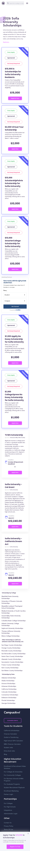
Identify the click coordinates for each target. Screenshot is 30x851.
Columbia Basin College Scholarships (14, 621)
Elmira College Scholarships (11, 636)
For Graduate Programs (12, 784)
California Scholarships (9, 689)
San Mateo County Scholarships (12, 670)
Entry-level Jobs (9, 751)
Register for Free (15, 846)
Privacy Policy (8, 826)
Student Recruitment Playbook (14, 787)
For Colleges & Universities (13, 772)
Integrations (8, 810)
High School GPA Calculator (13, 741)
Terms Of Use (8, 829)
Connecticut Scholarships (10, 695)
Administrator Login (10, 813)
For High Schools (10, 807)
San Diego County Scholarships (12, 645)
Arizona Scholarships (8, 683)
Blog (5, 754)
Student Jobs (8, 747)
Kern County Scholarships (10, 668)
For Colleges (8, 803)
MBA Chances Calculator (12, 744)
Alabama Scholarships (9, 678)
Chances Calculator (10, 734)
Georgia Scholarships (8, 703)
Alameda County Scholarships (11, 659)
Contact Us (8, 822)
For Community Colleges (12, 775)
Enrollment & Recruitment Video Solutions (15, 767)
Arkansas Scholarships (9, 686)
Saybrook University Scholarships (12, 628)
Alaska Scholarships (8, 681)
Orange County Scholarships (11, 648)
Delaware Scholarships (9, 697)
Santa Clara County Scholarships (12, 656)
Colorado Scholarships (9, 692)
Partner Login (8, 794)
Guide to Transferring (11, 737)
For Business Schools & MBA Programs (14, 780)
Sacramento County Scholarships (12, 662)
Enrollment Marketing (11, 791)
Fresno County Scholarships (11, 665)
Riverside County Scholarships (11, 651)
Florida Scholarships (8, 700)
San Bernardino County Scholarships (13, 653)
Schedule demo (12, 720)
